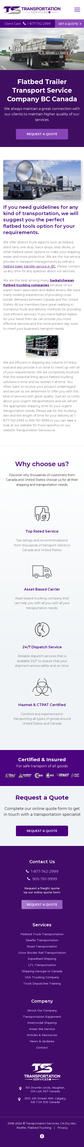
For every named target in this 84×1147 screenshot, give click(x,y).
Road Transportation (42, 946)
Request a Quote (42, 134)
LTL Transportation (42, 965)
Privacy (63, 1127)
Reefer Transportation (42, 940)
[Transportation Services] (31, 7)
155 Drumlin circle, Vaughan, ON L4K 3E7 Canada (45, 1089)
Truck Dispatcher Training (42, 983)
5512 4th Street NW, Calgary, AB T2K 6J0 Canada (45, 1100)
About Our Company (42, 1010)
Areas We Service (42, 1029)
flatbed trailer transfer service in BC (29, 266)
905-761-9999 (44, 879)
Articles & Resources (42, 1035)
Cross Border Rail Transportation (42, 952)
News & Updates (42, 1041)
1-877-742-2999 (39, 24)
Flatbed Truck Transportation (42, 934)
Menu (77, 10)
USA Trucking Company (42, 977)
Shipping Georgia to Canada (42, 971)
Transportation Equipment (42, 1016)
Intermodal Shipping (42, 1022)
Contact (42, 1047)
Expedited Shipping (42, 958)
